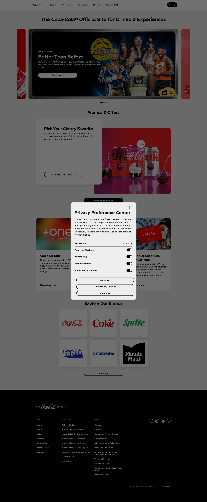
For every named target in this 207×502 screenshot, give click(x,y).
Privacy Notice (82, 235)
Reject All (105, 293)
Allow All (105, 280)
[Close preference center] (131, 207)
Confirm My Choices (105, 286)
